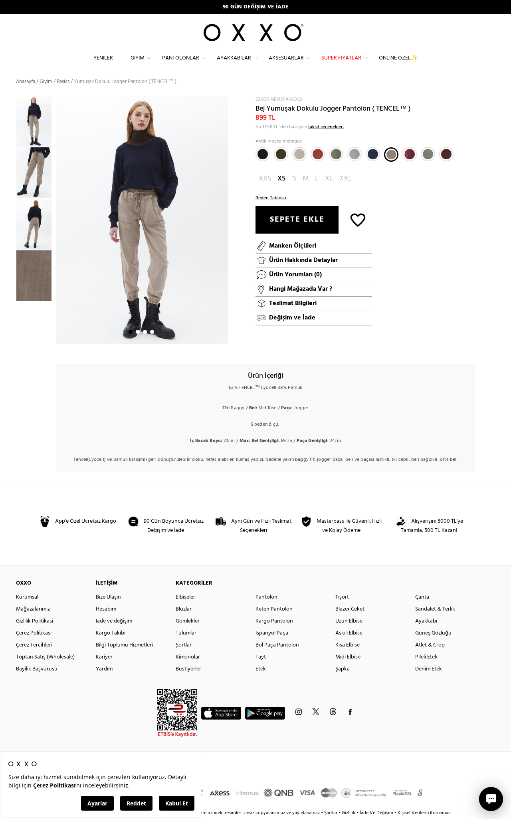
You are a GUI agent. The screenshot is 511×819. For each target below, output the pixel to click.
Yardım (104, 669)
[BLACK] (263, 154)
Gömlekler (188, 621)
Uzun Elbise (348, 621)
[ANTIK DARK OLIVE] (281, 154)
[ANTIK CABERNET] (409, 154)
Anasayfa (25, 81)
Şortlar (184, 645)
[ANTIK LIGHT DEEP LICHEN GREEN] (428, 154)
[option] (36, 121)
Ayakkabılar (234, 58)
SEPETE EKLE (297, 219)
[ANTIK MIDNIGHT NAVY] (373, 154)
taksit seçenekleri (326, 127)
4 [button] (152, 332)
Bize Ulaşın (108, 597)
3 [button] (145, 332)
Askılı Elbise (348, 633)
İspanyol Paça (272, 633)
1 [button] (131, 332)
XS (281, 178)
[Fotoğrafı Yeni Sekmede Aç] (223, 101)
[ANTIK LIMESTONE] (354, 154)
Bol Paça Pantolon (277, 645)
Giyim (138, 58)
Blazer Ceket (349, 609)
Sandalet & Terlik (435, 609)
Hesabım (106, 609)
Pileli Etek (426, 657)
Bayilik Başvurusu (36, 669)
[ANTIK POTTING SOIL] (446, 154)
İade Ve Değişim (376, 813)
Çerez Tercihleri (34, 645)
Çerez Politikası (33, 633)
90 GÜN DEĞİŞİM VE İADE (256, 7)
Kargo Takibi (110, 633)
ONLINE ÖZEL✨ (398, 58)
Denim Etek (428, 669)
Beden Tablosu (271, 198)
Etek (261, 669)
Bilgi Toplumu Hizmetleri (124, 645)
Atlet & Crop (430, 645)
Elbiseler (185, 597)
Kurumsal (27, 597)
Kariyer (104, 657)
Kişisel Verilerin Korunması (425, 813)
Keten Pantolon (274, 609)
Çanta (422, 597)
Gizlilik (349, 813)
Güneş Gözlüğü (433, 633)
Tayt (261, 657)
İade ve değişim (114, 621)
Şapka (342, 669)
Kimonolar (188, 657)
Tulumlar (186, 633)
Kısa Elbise (347, 645)
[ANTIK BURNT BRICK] (318, 154)
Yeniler (103, 58)
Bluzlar (184, 609)
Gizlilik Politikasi (34, 621)
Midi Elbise (347, 657)
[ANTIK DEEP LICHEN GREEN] (336, 154)
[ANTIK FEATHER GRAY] (299, 154)
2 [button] (138, 332)
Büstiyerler (188, 669)
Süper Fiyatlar (341, 58)
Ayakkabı (426, 621)
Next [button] (60, 220)
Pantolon (266, 597)
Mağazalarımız (33, 609)
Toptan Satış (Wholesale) (45, 657)
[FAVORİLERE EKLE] (358, 219)
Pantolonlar (180, 58)
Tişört (342, 597)
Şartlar (331, 813)
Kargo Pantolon (274, 621)
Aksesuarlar (286, 58)
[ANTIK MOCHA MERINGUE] (391, 154)
